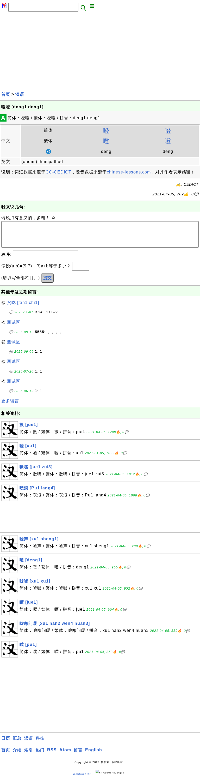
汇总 (17, 738)
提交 (47, 277)
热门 (40, 750)
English (93, 750)
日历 (5, 738)
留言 (78, 750)
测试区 (13, 322)
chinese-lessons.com (129, 172)
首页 (5, 94)
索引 (28, 750)
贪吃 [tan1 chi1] (23, 302)
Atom (65, 750)
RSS (52, 750)
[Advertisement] (100, 51)
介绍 (17, 750)
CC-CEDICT (58, 172)
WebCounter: (82, 773)
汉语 (19, 94)
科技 (40, 738)
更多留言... (12, 401)
